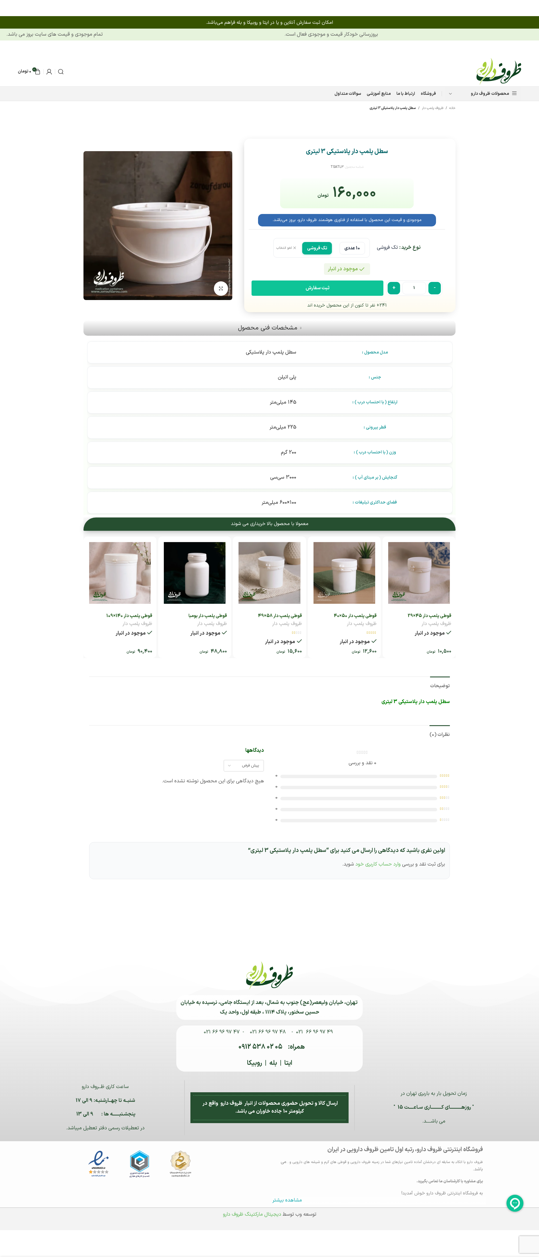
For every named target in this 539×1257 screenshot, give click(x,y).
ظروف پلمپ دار (432, 108)
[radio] (352, 248)
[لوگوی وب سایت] (498, 71)
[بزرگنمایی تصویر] (221, 288)
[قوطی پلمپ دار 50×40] (344, 572)
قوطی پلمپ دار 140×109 (129, 616)
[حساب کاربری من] (49, 71)
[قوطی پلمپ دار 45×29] (419, 572)
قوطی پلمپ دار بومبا (207, 616)
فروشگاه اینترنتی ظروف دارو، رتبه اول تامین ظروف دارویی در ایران (405, 1149)
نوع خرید (411, 247)
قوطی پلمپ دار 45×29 (429, 616)
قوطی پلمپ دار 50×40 (355, 616)
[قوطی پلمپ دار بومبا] (194, 572)
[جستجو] (60, 71)
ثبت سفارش (318, 288)
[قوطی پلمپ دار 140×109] (119, 572)
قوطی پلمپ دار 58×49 (280, 616)
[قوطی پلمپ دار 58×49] (269, 572)
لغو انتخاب (284, 248)
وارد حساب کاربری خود (378, 864)
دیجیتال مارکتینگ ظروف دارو (252, 1214)
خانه (452, 108)
